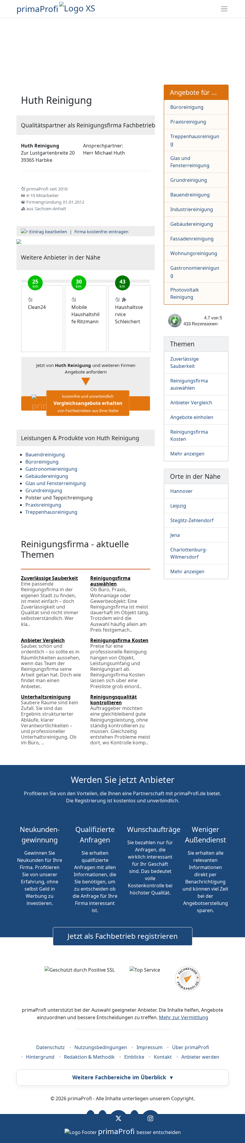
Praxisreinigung (188, 121)
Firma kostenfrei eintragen (101, 231)
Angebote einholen (191, 417)
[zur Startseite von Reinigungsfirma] (18, 241)
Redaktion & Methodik (89, 1057)
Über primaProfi (190, 1047)
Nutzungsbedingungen (100, 1047)
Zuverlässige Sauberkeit (184, 362)
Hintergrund (40, 1057)
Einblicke (134, 1057)
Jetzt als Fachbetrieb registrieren (123, 936)
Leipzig (178, 505)
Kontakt (163, 1057)
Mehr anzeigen (187, 453)
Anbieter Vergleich (191, 402)
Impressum (150, 1047)
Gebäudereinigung (191, 224)
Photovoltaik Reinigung (184, 293)
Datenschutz (50, 1047)
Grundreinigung (188, 180)
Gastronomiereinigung (194, 271)
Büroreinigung (186, 107)
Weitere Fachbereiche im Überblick (122, 1077)
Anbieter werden (200, 1057)
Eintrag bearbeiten (48, 231)
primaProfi (37, 8)
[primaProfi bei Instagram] (150, 1118)
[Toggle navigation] (224, 8)
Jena (175, 535)
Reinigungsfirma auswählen (189, 384)
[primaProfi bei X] (118, 1118)
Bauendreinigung (190, 194)
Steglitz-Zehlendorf (192, 520)
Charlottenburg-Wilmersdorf (188, 553)
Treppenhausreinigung (194, 140)
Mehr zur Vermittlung (183, 1017)
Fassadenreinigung (192, 238)
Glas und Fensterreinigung (189, 162)
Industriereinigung (191, 209)
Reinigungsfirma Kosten (189, 435)
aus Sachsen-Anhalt (46, 208)
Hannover (181, 491)
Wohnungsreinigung (193, 253)
